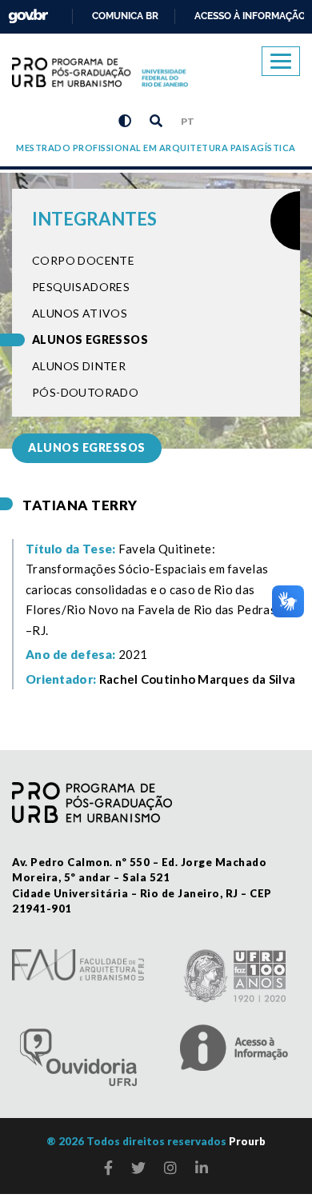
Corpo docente (83, 260)
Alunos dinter (79, 366)
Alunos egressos (90, 339)
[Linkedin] (201, 1167)
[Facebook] (108, 1167)
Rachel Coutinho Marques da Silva (197, 679)
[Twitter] (138, 1167)
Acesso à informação (250, 16)
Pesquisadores (81, 287)
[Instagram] (170, 1167)
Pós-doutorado (85, 392)
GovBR (25, 11)
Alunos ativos (79, 313)
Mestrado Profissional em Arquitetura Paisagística (156, 147)
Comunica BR (125, 16)
